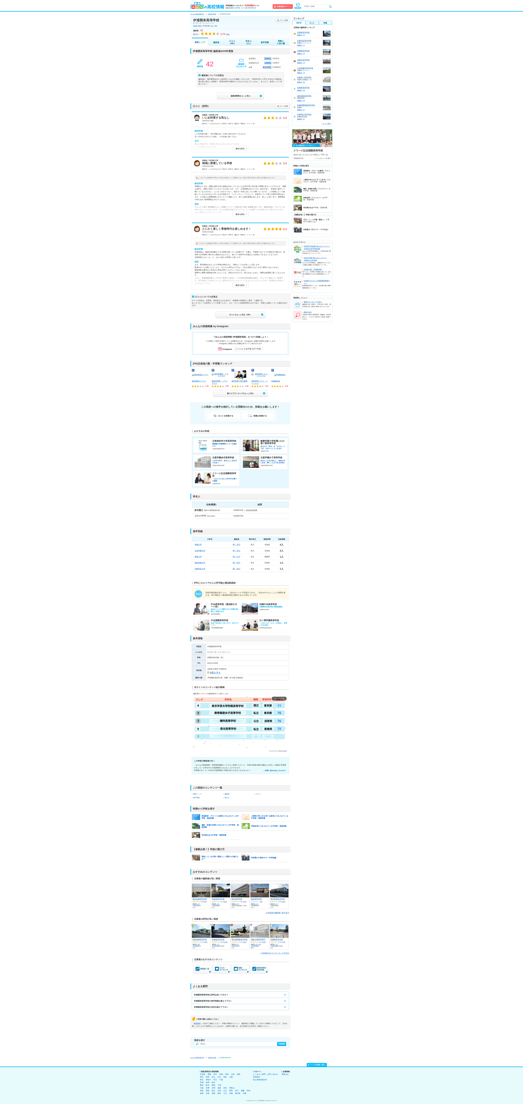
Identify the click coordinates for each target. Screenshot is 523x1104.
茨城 (201, 1082)
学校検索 (281, 1044)
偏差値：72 (215, 944)
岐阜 (207, 1085)
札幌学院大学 (200, 569)
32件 (225, 901)
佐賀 (207, 1093)
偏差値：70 (274, 944)
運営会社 (285, 1074)
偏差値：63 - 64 (256, 944)
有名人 (227, 798)
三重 (219, 1085)
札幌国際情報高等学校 (306, 105)
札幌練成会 (275, 381)
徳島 (231, 1091)
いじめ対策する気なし (215, 117)
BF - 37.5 (236, 557)
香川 (237, 1091)
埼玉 (215, 1080)
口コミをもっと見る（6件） (240, 315)
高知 (248, 1091)
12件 (244, 901)
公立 (212, 26)
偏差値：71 (301, 45)
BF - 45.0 (236, 551)
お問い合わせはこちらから (275, 770)
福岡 (201, 1093)
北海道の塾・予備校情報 (313, 269)
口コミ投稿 (284, 20)
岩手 (215, 1074)
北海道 (195, 26)
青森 (209, 1074)
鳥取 (201, 1091)
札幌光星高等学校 (304, 41)
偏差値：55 (235, 944)
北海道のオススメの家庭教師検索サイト (317, 282)
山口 (225, 1091)
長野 (207, 1077)
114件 (225, 942)
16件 (205, 942)
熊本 (219, 1093)
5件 (261, 901)
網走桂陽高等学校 (200, 899)
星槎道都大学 (200, 563)
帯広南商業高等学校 (239, 939)
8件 (205, 901)
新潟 (201, 1077)
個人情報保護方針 (260, 1080)
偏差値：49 (196, 944)
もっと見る (327, 124)
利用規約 (197, 1023)
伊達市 (200, 26)
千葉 (221, 1080)
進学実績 (265, 42)
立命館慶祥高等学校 (305, 68)
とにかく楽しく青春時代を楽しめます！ (226, 228)
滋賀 (219, 1088)
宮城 (221, 1074)
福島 (238, 1074)
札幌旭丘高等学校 (304, 114)
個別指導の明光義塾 (239, 381)
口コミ (258, 794)
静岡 (213, 1085)
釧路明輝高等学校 (200, 939)
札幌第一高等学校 (304, 77)
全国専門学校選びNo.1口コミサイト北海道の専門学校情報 (317, 247)
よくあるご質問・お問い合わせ (265, 1074)
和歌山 (232, 1088)
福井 (225, 1077)
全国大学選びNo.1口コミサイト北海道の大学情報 (315, 259)
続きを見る (240, 149)
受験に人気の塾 (281, 42)
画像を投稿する (260, 416)
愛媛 (242, 1091)
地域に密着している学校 (217, 163)
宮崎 (231, 1093)
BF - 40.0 (236, 569)
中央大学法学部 (251, 510)
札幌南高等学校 (218, 939)
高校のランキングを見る (313, 302)
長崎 (213, 1093)
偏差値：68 (301, 90)
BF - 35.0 (236, 545)
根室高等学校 (256, 899)
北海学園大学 (200, 551)
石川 (219, 1077)
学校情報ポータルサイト (242, 5)
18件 (263, 942)
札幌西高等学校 (276, 939)
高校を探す (308, 312)
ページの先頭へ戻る (317, 1065)
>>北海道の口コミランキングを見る (274, 953)
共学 (216, 26)
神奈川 (208, 1080)
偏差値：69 (301, 82)
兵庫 (207, 1088)
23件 (283, 901)
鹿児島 (237, 1093)
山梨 (231, 1077)
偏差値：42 (196, 904)
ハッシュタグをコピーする (249, 349)
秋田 (227, 1074)
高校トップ (200, 42)
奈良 (225, 1088)
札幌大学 (198, 545)
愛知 (201, 1085)
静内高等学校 (237, 899)
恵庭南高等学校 (218, 899)
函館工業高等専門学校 (260, 939)
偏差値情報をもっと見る (240, 96)
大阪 (201, 1088)
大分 (225, 1093)
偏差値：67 (301, 110)
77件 (283, 942)
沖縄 (244, 1093)
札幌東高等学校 (303, 88)
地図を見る (215, 672)
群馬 (207, 1082)
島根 (207, 1091)
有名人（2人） (248, 42)
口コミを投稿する (225, 416)
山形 (233, 1074)
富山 (213, 1077)
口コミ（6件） (232, 42)
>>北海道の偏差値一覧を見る (277, 913)
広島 (219, 1091)
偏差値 (216, 42)
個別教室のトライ (199, 381)
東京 (201, 1080)
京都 (213, 1088)
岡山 (213, 1091)
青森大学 (198, 557)
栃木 (213, 1082)
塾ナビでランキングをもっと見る (240, 393)
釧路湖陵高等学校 (304, 96)
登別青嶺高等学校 (277, 899)
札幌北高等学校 (303, 60)
